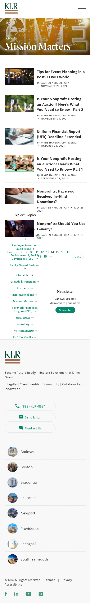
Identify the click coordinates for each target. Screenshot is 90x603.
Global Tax (23, 275)
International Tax (23, 294)
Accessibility (13, 584)
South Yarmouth (34, 559)
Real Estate (23, 317)
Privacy (67, 580)
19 (45, 256)
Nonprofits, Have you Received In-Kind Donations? (56, 196)
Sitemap (49, 580)
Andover (28, 451)
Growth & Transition (23, 281)
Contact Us (33, 428)
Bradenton (29, 482)
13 (47, 252)
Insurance (23, 288)
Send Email (33, 417)
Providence (30, 528)
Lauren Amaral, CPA (55, 82)
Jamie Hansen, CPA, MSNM (59, 115)
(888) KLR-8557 (33, 406)
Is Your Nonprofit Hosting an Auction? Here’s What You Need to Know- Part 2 (60, 104)
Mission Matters (23, 301)
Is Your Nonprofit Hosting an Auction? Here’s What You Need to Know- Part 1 (60, 163)
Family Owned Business (25, 265)
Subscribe (65, 310)
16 (62, 252)
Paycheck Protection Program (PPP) (25, 309)
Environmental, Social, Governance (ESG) (25, 257)
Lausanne (29, 497)
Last (78, 256)
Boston (27, 467)
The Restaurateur (23, 330)
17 (68, 252)
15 (57, 252)
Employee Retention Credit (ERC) (24, 247)
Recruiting (23, 324)
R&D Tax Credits (23, 337)
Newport (28, 513)
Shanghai (28, 543)
